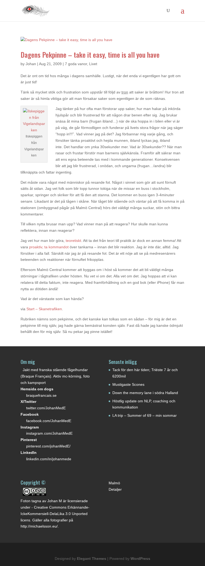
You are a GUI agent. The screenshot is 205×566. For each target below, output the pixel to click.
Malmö (114, 483)
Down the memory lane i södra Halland (145, 393)
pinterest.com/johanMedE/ (48, 446)
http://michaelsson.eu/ (39, 526)
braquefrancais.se (41, 395)
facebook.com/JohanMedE (48, 421)
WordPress (140, 558)
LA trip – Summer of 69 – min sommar (144, 415)
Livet (93, 64)
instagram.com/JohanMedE (49, 433)
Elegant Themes (91, 558)
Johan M (54, 501)
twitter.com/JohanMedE (46, 408)
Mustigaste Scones (128, 384)
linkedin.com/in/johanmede (48, 459)
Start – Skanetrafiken (44, 309)
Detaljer (115, 489)
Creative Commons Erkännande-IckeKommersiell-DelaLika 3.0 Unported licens (55, 513)
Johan (31, 64)
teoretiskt (73, 240)
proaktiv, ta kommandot (49, 247)
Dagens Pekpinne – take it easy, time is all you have (90, 54)
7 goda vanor (76, 64)
